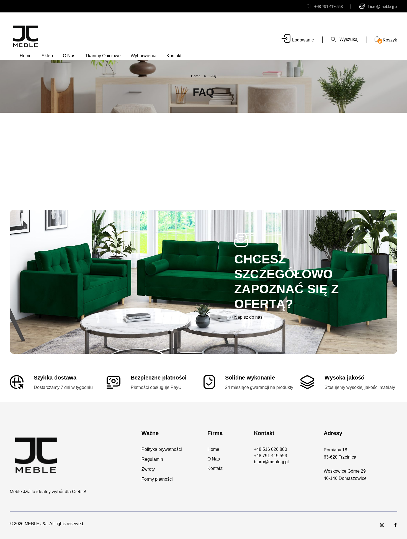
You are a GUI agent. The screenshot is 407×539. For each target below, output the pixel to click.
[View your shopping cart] (375, 39)
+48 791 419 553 (328, 6)
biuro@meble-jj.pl (382, 6)
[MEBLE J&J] (26, 36)
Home (195, 76)
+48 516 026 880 (270, 449)
